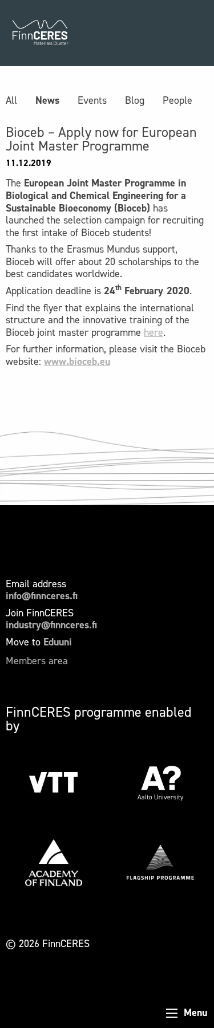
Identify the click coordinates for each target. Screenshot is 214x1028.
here (153, 332)
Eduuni (57, 642)
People (177, 100)
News (47, 100)
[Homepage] (39, 33)
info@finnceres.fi (42, 596)
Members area (37, 661)
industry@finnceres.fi (51, 625)
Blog (134, 100)
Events (92, 100)
